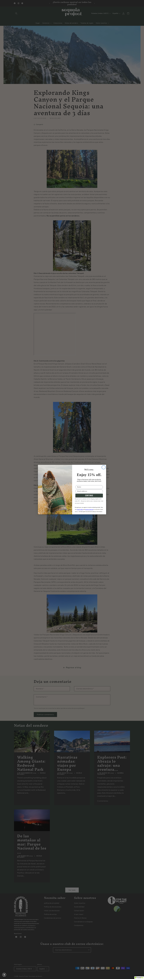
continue (89, 495)
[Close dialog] (103, 467)
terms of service (89, 509)
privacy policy (80, 509)
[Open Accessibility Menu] (4, 975)
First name (79, 484)
